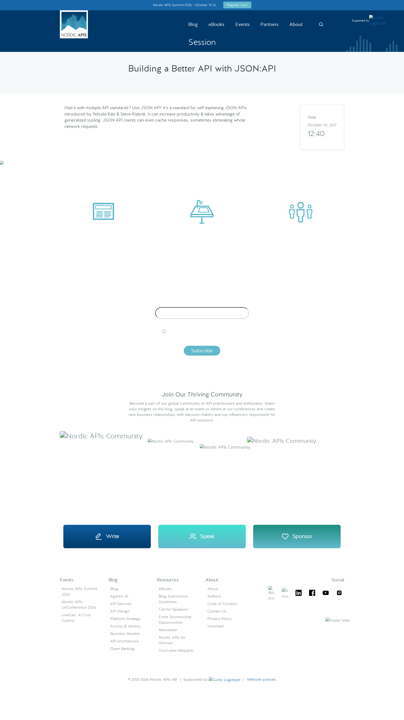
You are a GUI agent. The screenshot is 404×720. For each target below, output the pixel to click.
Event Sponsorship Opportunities (175, 619)
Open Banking (122, 648)
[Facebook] (312, 593)
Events (242, 24)
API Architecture (124, 641)
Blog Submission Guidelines (173, 599)
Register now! (237, 5)
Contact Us (216, 611)
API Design (119, 611)
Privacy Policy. (275, 339)
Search (321, 24)
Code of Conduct (222, 603)
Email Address (202, 303)
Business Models (125, 633)
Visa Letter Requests (176, 650)
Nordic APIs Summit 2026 (79, 591)
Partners (269, 24)
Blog (193, 24)
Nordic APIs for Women (172, 640)
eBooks (216, 24)
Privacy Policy (219, 618)
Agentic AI (119, 596)
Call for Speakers (173, 609)
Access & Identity (125, 626)
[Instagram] (339, 593)
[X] (271, 593)
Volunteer (215, 626)
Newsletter (168, 629)
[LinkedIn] (298, 593)
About (296, 24)
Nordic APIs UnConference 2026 (79, 604)
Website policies (261, 679)
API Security (121, 603)
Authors (214, 596)
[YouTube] (326, 593)
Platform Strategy (125, 618)
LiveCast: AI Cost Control (76, 617)
